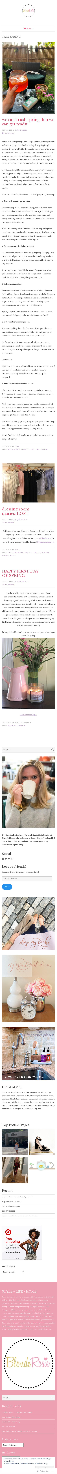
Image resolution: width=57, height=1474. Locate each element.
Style (18, 549)
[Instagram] (9, 859)
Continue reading (45, 542)
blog (10, 449)
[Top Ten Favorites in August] (42, 1142)
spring (44, 449)
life (17, 446)
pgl (15, 725)
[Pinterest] (12, 859)
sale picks (44, 552)
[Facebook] (3, 859)
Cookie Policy (43, 1464)
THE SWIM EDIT (8, 1211)
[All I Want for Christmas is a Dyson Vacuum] (15, 1170)
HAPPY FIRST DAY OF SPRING (20, 573)
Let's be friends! (14, 866)
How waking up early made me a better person (19, 1216)
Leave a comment (8, 133)
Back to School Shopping (11, 1206)
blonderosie (45, 538)
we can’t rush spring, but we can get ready (28, 122)
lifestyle (26, 449)
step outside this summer (11, 1201)
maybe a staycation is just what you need (17, 1197)
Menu (30, 28)
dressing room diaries (20, 552)
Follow (7, 886)
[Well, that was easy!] (42, 1165)
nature (36, 449)
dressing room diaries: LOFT (15, 511)
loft (35, 552)
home (17, 449)
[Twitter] (6, 859)
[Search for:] (28, 749)
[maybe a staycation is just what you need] (15, 1142)
